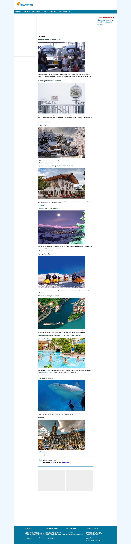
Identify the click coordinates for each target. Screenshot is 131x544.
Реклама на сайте (50, 538)
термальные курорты (44, 375)
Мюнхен (42, 451)
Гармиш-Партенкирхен (47, 372)
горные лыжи (49, 162)
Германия (41, 205)
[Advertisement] (26, 36)
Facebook (71, 532)
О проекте (28, 528)
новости (41, 121)
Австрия (48, 121)
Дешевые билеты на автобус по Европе (105, 21)
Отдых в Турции (62, 11)
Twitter (70, 531)
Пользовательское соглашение (93, 540)
